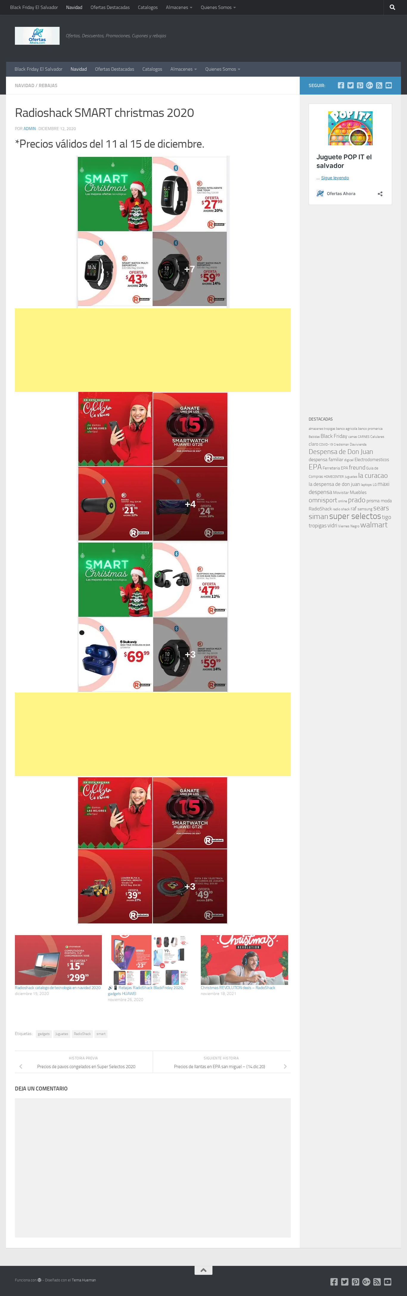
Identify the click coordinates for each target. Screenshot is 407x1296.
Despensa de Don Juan (341, 452)
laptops (366, 485)
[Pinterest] (359, 85)
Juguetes (61, 1034)
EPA (315, 467)
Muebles (358, 492)
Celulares (377, 437)
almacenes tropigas (322, 429)
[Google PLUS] (369, 85)
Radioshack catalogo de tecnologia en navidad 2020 (57, 987)
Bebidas (314, 437)
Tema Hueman (84, 1280)
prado (357, 500)
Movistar (341, 492)
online (342, 501)
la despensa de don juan (334, 484)
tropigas (318, 525)
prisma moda (379, 500)
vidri (332, 525)
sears (381, 508)
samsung (365, 509)
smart (101, 1034)
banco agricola (346, 429)
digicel (349, 460)
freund (357, 467)
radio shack (341, 509)
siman (318, 516)
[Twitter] (350, 85)
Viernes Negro (348, 526)
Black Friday (334, 436)
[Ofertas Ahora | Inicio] (37, 36)
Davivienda (358, 444)
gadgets (44, 1034)
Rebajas (48, 85)
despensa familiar (326, 459)
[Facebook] (340, 85)
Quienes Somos (216, 7)
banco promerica (370, 429)
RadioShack (82, 1034)
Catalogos (148, 7)
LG (375, 485)
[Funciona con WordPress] (39, 1280)
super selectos (355, 516)
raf (354, 509)
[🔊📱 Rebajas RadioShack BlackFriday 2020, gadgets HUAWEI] (151, 960)
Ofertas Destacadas (110, 7)
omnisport (323, 500)
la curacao (373, 475)
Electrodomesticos (372, 459)
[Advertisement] (362, 37)
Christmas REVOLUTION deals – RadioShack (238, 987)
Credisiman (341, 445)
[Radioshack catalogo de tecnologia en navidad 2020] (58, 960)
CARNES (363, 437)
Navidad (74, 7)
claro (313, 444)
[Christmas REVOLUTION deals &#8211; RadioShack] (244, 960)
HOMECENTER (334, 477)
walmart (374, 524)
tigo (386, 517)
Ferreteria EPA (335, 468)
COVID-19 (326, 445)
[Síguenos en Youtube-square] (388, 85)
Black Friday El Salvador (34, 7)
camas (352, 437)
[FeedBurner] (379, 85)
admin (30, 128)
